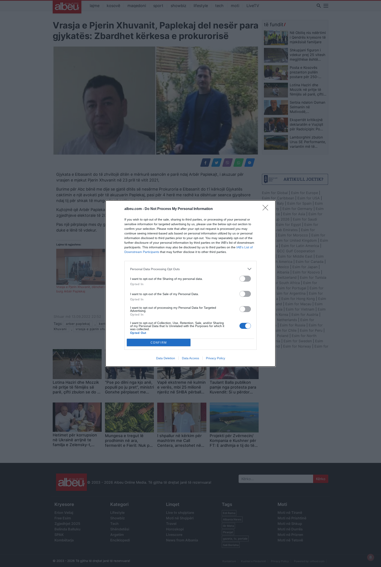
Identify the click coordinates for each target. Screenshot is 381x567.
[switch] (245, 279)
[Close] (267, 209)
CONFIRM (159, 342)
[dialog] (190, 283)
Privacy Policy (215, 358)
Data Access (190, 358)
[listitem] (190, 269)
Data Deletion (165, 358)
